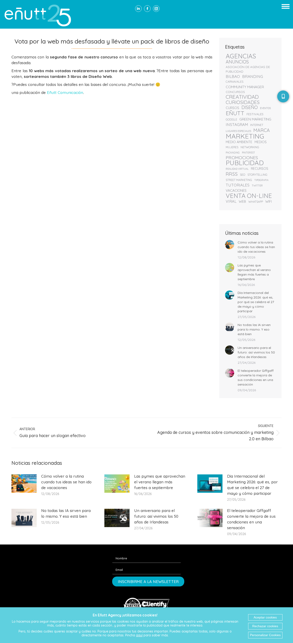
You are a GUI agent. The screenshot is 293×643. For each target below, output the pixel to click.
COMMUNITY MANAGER (245, 87)
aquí (139, 635)
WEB (242, 201)
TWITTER (257, 185)
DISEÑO (249, 107)
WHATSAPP (255, 201)
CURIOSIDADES (243, 102)
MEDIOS (261, 142)
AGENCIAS (241, 56)
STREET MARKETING (239, 180)
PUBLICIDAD (245, 162)
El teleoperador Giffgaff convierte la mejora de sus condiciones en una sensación (256, 377)
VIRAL (231, 201)
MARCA (261, 130)
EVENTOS (265, 108)
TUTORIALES (238, 185)
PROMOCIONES (242, 157)
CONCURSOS (235, 92)
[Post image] (229, 244)
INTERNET (256, 125)
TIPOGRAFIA (261, 180)
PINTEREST (248, 152)
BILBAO (233, 76)
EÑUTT (235, 113)
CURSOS (232, 108)
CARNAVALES (234, 81)
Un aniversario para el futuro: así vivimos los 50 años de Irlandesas (256, 352)
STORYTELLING (257, 174)
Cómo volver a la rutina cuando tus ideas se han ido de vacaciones (256, 247)
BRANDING (252, 76)
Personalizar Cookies (265, 635)
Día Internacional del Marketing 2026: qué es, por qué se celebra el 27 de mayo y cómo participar (256, 302)
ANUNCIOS (237, 62)
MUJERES (232, 147)
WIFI (268, 201)
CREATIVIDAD (242, 97)
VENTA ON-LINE (249, 195)
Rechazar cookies (265, 626)
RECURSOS (259, 168)
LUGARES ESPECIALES (238, 131)
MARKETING (245, 136)
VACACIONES (236, 190)
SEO (242, 174)
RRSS (232, 174)
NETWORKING (250, 147)
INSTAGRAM (237, 124)
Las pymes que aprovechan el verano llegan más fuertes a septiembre (254, 272)
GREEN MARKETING (255, 119)
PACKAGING (233, 152)
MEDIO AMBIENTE (239, 142)
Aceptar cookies (265, 617)
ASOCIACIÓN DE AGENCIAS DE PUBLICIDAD (248, 69)
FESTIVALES (255, 114)
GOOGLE (231, 119)
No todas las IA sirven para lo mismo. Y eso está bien (254, 329)
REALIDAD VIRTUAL (237, 168)
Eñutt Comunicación (65, 92)
